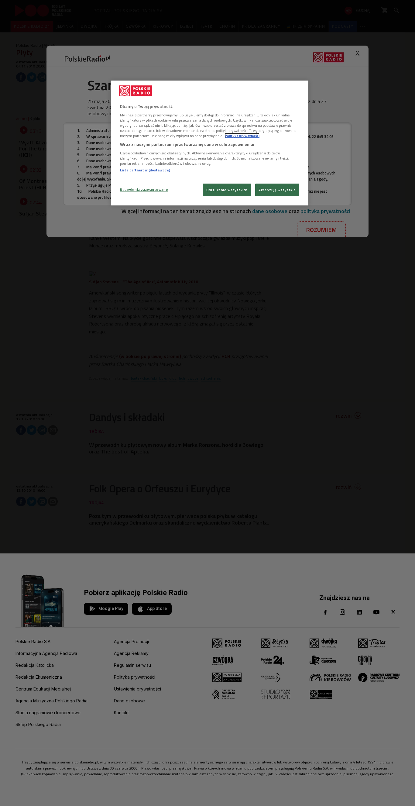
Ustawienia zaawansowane (144, 189)
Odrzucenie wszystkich (227, 189)
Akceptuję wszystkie (277, 189)
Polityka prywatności (242, 135)
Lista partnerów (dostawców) (145, 170)
